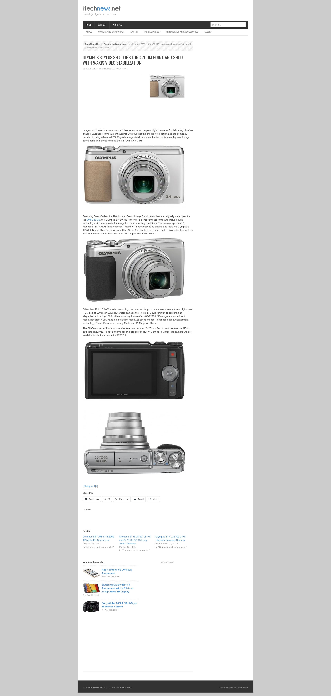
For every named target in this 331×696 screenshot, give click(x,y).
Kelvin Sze (91, 69)
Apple (89, 32)
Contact (102, 24)
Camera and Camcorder (111, 32)
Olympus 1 (89, 486)
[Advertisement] (185, 10)
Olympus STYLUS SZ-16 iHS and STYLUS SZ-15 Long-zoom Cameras (135, 540)
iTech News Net (92, 44)
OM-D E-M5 (93, 219)
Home (88, 24)
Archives (117, 24)
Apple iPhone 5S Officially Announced (117, 571)
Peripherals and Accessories (182, 32)
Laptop (134, 32)
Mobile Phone (150, 32)
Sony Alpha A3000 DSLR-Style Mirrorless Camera (119, 605)
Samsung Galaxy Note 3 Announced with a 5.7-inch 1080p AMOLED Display (117, 588)
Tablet (208, 32)
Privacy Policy (126, 687)
